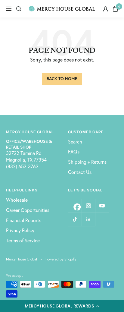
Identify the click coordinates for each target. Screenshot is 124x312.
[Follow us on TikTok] (75, 219)
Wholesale (17, 200)
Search (75, 141)
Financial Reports (23, 220)
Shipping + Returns (87, 162)
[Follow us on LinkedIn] (88, 219)
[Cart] (115, 9)
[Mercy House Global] (62, 9)
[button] (62, 306)
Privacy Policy (20, 230)
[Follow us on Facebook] (75, 206)
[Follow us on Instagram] (88, 206)
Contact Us (79, 172)
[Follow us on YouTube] (102, 206)
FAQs (73, 151)
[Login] (105, 8)
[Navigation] (8, 9)
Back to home (62, 78)
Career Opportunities (27, 210)
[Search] (18, 8)
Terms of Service (23, 240)
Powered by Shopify (60, 259)
